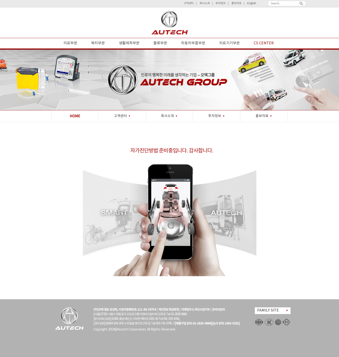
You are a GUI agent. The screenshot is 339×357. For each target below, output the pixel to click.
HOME (75, 116)
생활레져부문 (129, 43)
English (251, 3)
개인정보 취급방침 (168, 310)
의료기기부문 (229, 43)
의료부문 (70, 43)
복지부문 (98, 43)
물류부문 (160, 43)
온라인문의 (218, 310)
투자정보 (220, 3)
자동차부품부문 (193, 43)
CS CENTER (264, 43)
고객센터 (189, 3)
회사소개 (204, 3)
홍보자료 (236, 3)
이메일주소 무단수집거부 (195, 310)
